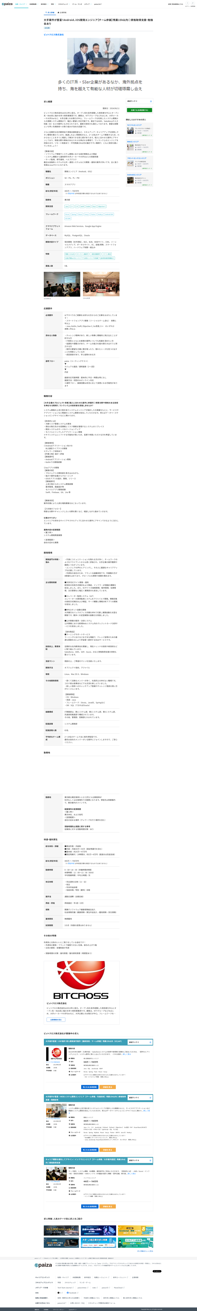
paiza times (82, 1287)
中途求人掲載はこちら (92, 1298)
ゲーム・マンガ (77, 4)
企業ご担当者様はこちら (175, 4)
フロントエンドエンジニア (136, 158)
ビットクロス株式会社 (54, 34)
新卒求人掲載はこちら (111, 1298)
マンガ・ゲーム (85, 1282)
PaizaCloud (118, 1287)
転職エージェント (100, 1277)
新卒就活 (87, 1277)
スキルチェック (70, 1282)
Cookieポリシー (73, 1309)
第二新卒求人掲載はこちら (132, 1298)
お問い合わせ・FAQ (77, 1303)
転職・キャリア (63, 1277)
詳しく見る (127, 1054)
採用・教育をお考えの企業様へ (69, 1298)
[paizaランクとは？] (151, 101)
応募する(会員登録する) (139, 110)
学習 (59, 1282)
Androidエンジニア (134, 175)
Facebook (72, 1293)
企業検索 (135, 1277)
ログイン (187, 6)
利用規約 (46, 1309)
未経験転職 (76, 1277)
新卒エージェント (119, 1277)
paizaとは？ (98, 4)
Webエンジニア (133, 141)
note (94, 1287)
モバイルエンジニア (134, 125)
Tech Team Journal (65, 1287)
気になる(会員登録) (90, 1087)
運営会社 (37, 1309)
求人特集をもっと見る (145, 1251)
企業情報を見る (56, 1019)
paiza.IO (105, 1287)
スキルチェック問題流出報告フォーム (101, 1303)
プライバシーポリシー (58, 1309)
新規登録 (193, 6)
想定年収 (71, 193)
